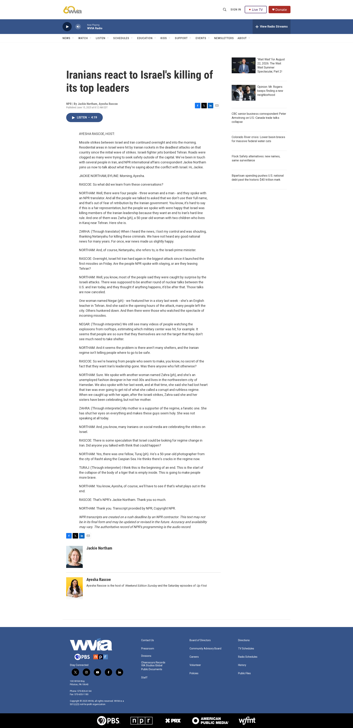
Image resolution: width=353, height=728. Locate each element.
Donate (281, 10)
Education (145, 38)
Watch (83, 38)
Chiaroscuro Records (153, 662)
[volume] (78, 27)
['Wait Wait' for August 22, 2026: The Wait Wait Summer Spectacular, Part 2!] (244, 65)
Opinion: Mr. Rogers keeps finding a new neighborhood (270, 91)
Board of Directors (200, 640)
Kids (164, 38)
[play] (67, 27)
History (242, 665)
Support (181, 38)
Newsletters (224, 38)
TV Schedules (246, 648)
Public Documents (151, 669)
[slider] (84, 26)
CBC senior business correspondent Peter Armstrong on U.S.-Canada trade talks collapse (259, 118)
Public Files (244, 673)
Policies (194, 673)
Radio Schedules (247, 656)
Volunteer (195, 665)
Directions (244, 640)
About (242, 38)
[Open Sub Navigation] (73, 38)
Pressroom (147, 648)
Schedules (121, 38)
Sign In (236, 9)
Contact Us (147, 640)
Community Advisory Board (205, 648)
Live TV (257, 9)
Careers (194, 656)
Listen (100, 38)
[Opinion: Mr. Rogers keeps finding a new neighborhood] (244, 93)
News (66, 38)
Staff (144, 677)
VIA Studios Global (151, 665)
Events (201, 38)
